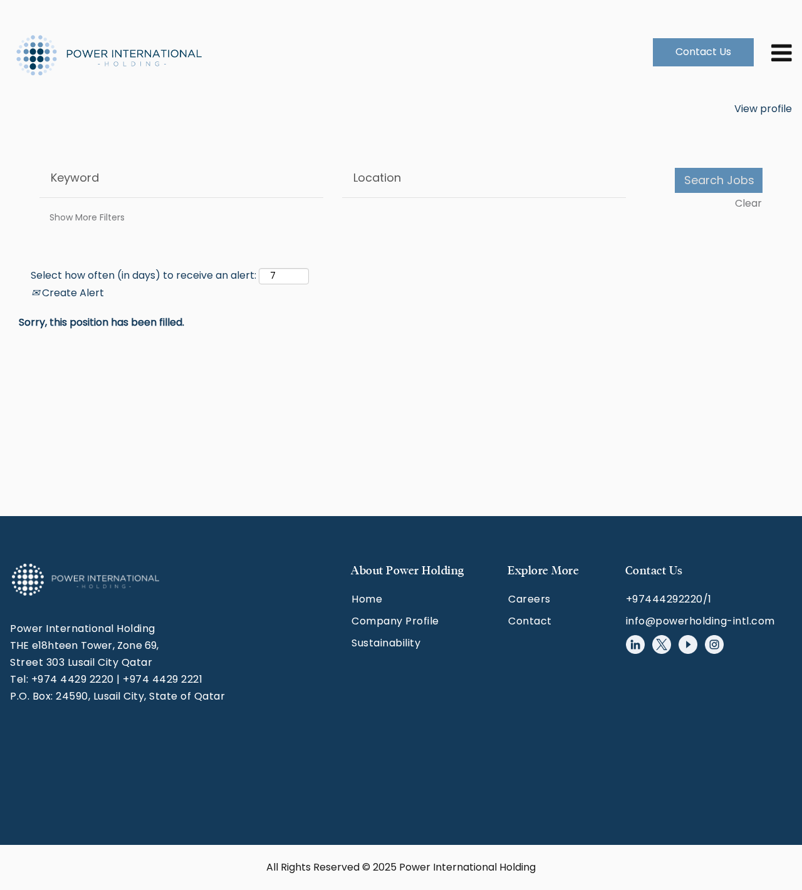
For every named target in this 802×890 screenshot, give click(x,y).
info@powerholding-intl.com (700, 621)
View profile (763, 108)
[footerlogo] (85, 579)
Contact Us (703, 51)
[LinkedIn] (635, 644)
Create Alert (71, 293)
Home (367, 599)
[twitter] (662, 644)
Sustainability (386, 643)
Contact (530, 621)
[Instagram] (714, 644)
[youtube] (688, 644)
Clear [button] (748, 203)
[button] (773, 52)
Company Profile (395, 621)
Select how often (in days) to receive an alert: (143, 275)
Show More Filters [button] (87, 217)
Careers (529, 599)
